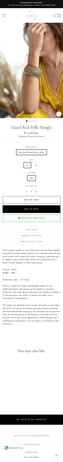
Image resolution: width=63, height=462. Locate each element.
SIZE (31, 160)
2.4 (27, 165)
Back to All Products (33, 419)
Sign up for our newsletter (31, 436)
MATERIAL (31, 147)
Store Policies (31, 444)
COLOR (31, 173)
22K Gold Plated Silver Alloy (31, 152)
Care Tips (31, 229)
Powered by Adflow (31, 457)
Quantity (31, 186)
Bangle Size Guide (31, 241)
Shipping (22, 136)
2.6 (35, 165)
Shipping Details (31, 235)
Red (31, 178)
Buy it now (32, 209)
